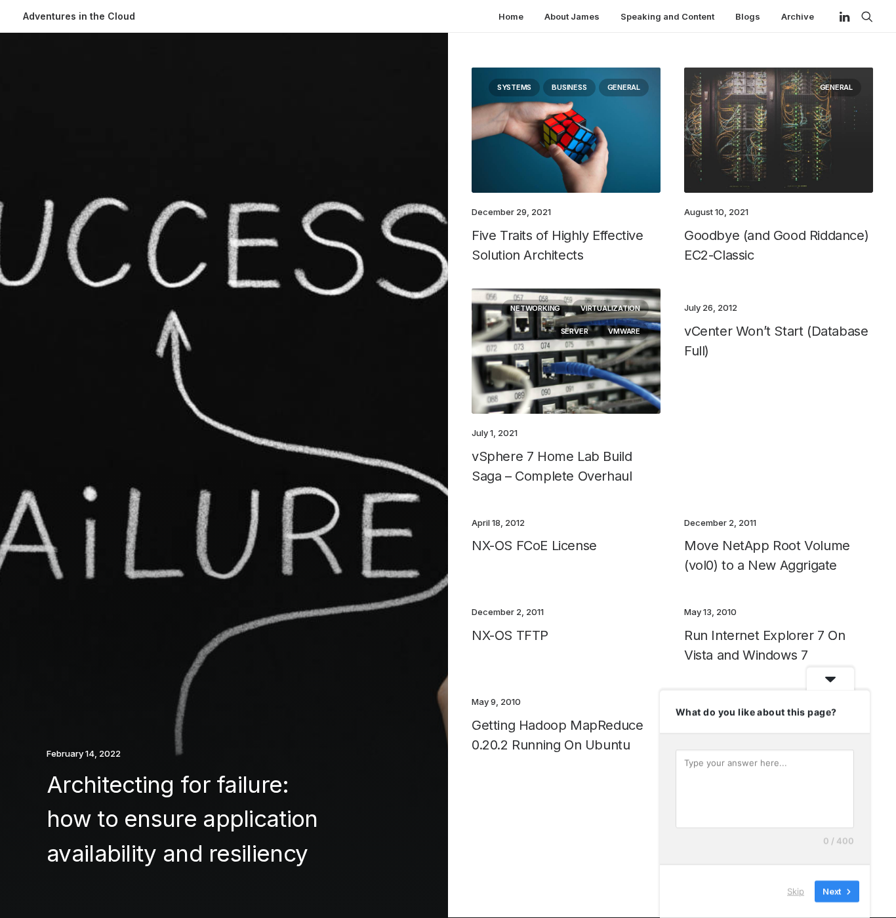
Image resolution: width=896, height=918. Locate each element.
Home (511, 16)
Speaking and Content (667, 16)
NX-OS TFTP (510, 635)
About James (572, 16)
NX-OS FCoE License (534, 545)
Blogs (747, 16)
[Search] (864, 16)
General (623, 87)
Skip (795, 891)
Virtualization (610, 308)
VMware (624, 331)
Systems (514, 87)
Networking (535, 308)
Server (574, 331)
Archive (797, 16)
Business (569, 87)
